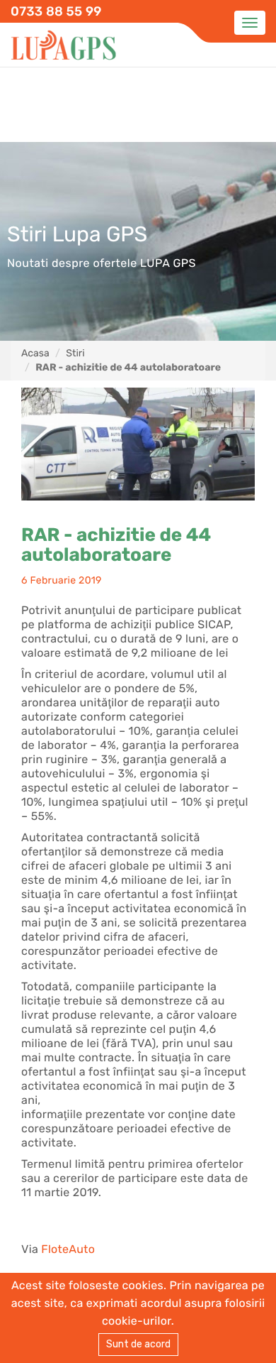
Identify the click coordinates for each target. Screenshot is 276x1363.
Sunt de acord (138, 1344)
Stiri (75, 353)
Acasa (35, 353)
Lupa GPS (64, 46)
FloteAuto (68, 1249)
